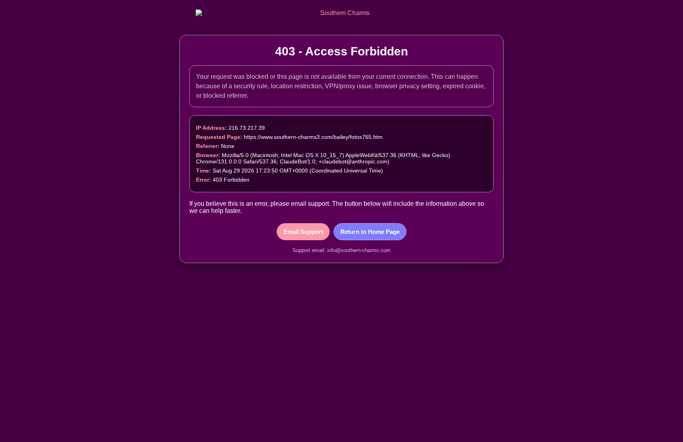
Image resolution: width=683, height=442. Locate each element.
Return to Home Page (370, 231)
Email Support (303, 231)
